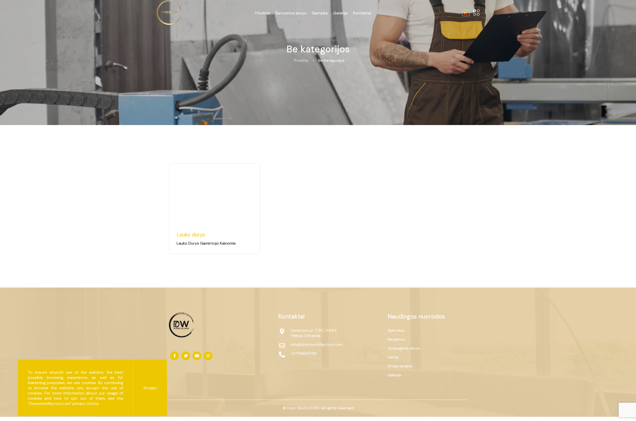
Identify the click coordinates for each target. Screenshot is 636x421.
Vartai (393, 357)
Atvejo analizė (400, 366)
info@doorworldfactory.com (315, 344)
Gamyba (320, 13)
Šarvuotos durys (290, 13)
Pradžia (301, 60)
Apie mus (396, 330)
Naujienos (396, 339)
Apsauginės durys (404, 348)
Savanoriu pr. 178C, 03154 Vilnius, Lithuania (314, 333)
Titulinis (262, 13)
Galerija (340, 13)
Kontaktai (362, 13)
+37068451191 (304, 353)
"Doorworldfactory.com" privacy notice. (63, 403)
